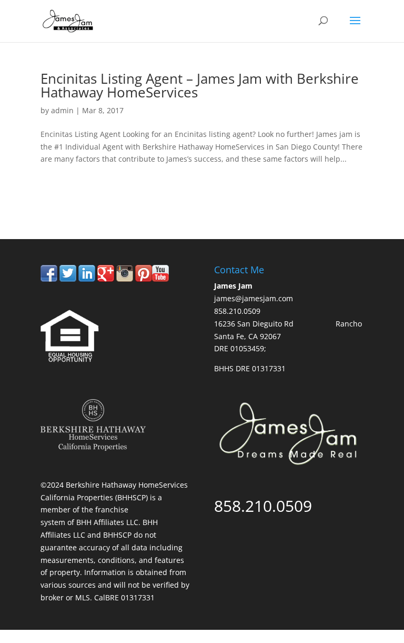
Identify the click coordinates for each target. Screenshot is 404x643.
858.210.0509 (89, 195)
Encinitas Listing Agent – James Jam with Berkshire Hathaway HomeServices (200, 85)
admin (62, 110)
